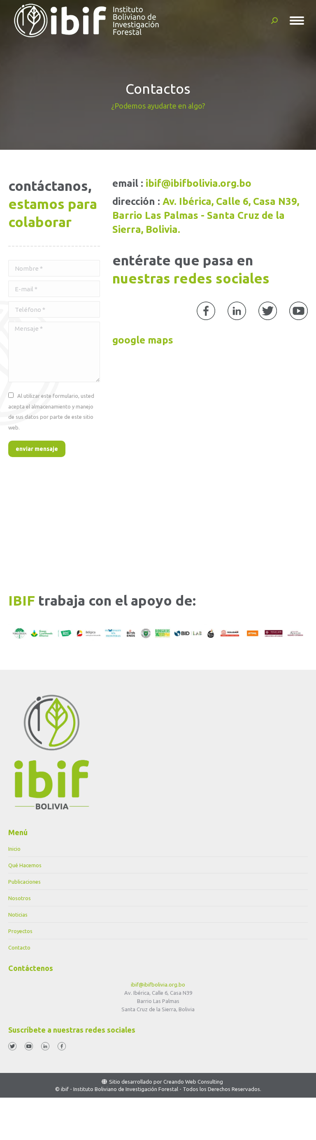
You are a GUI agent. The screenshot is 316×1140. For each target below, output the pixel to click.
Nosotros (19, 898)
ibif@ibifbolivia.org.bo (158, 984)
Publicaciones (24, 882)
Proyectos (20, 931)
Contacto (19, 947)
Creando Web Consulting (193, 1081)
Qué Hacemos (25, 865)
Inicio (14, 849)
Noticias (18, 914)
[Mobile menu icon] (297, 21)
